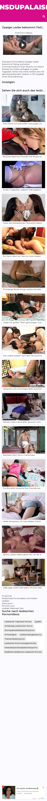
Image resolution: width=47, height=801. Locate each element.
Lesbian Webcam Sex (13, 608)
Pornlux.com (8, 606)
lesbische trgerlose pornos (18, 621)
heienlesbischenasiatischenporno (21, 647)
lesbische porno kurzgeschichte (20, 643)
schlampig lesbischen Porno (19, 626)
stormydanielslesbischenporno (19, 630)
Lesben (5, 601)
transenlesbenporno (15, 639)
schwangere (10, 634)
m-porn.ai (7, 596)
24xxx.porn (7, 603)
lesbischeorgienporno (30, 634)
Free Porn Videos (23, 33)
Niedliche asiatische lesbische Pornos (23, 652)
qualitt (38, 621)
